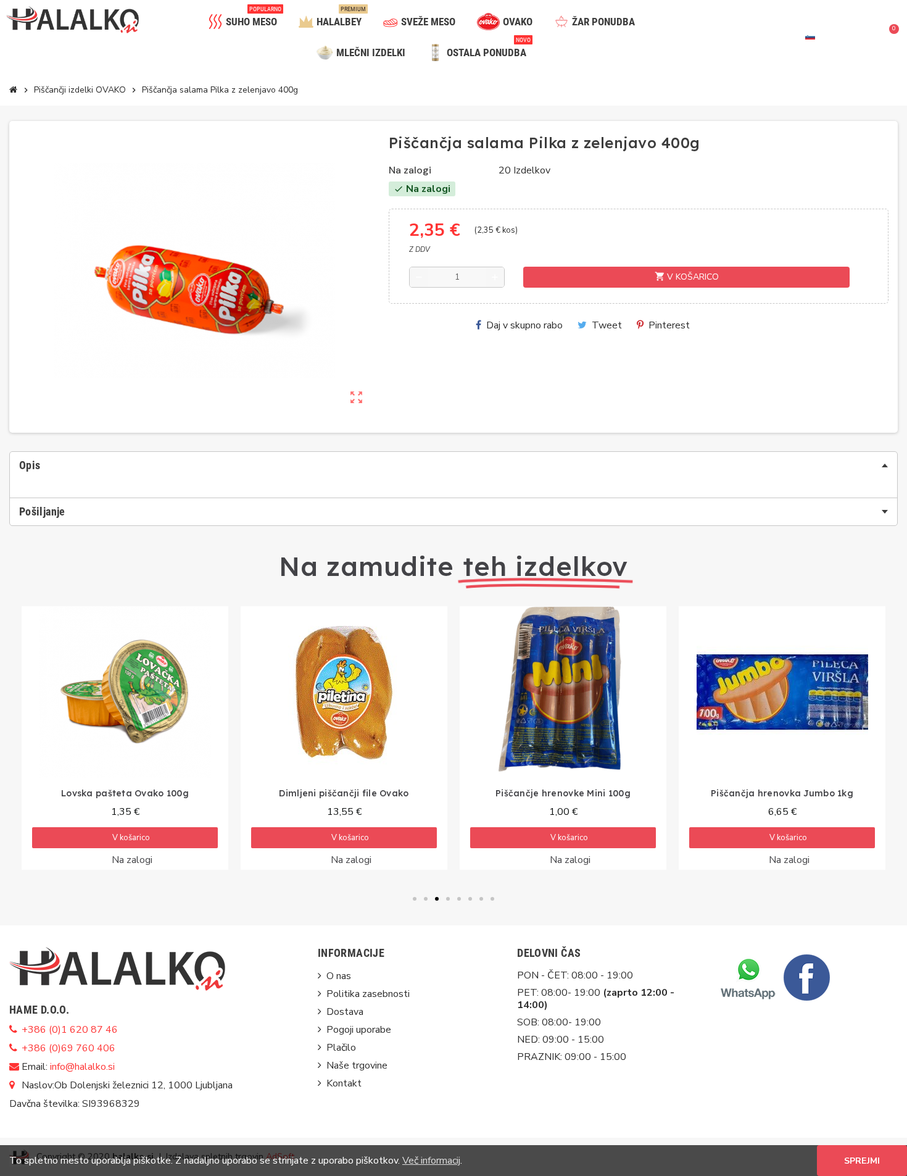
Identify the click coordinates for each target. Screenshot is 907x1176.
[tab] (453, 465)
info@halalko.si (82, 1067)
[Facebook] (805, 976)
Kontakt (344, 1083)
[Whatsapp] (748, 976)
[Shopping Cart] (890, 37)
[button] (848, 37)
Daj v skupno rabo (524, 325)
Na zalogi (410, 170)
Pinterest (669, 325)
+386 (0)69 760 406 (68, 1048)
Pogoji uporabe (358, 1029)
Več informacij (431, 1160)
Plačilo (341, 1047)
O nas (338, 976)
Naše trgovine (356, 1065)
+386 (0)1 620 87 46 (70, 1029)
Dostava (344, 1012)
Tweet (607, 325)
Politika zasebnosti (368, 994)
